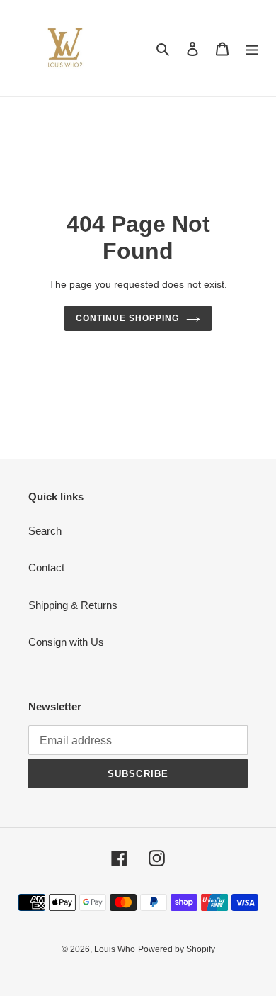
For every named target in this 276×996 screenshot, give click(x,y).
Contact (46, 567)
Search (45, 531)
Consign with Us (66, 642)
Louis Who (114, 949)
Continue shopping (127, 318)
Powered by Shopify (176, 949)
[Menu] (252, 48)
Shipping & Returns (72, 605)
